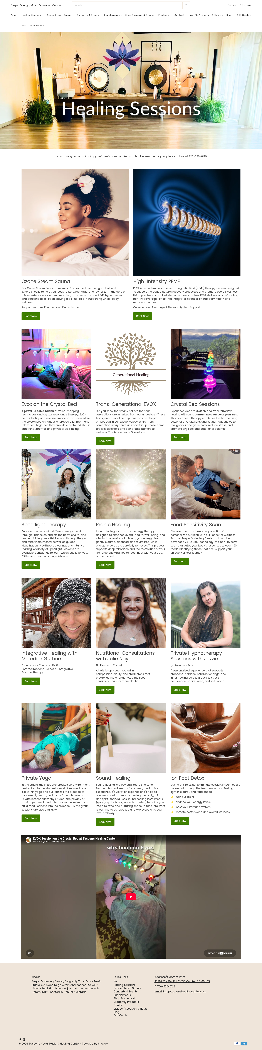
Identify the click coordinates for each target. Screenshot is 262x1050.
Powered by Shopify (95, 1043)
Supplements (112, 15)
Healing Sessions (32, 15)
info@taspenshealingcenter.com (184, 991)
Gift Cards (243, 15)
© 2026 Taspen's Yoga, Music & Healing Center (49, 1043)
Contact (179, 15)
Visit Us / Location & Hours (205, 15)
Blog (229, 15)
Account (232, 5)
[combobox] (131, 5)
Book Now (31, 316)
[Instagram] (24, 1039)
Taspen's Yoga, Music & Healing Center (35, 5)
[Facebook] (20, 1039)
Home (23, 26)
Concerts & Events (88, 15)
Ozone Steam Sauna (59, 15)
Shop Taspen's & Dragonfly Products (147, 15)
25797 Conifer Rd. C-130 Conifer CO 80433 (182, 981)
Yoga (13, 15)
